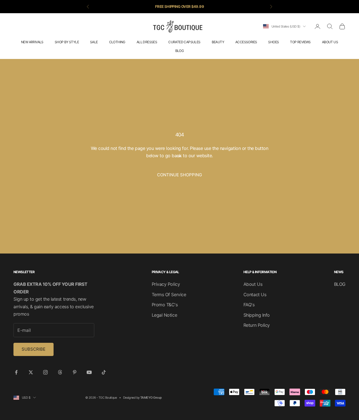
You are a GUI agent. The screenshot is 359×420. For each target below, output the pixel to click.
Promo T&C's (165, 304)
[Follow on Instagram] (45, 372)
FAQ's (249, 304)
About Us (252, 284)
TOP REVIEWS (300, 42)
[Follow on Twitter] (31, 372)
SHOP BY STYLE (67, 42)
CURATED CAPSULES (184, 42)
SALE (94, 42)
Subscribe (33, 349)
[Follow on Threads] (60, 372)
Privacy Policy (166, 284)
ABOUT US (330, 42)
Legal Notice (164, 315)
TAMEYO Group (151, 398)
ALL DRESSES (147, 42)
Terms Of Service (169, 294)
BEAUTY (218, 42)
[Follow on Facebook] (16, 372)
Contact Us (254, 294)
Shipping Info (256, 315)
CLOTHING (117, 42)
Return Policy (256, 325)
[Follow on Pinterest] (74, 372)
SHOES (273, 42)
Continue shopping (179, 174)
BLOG (179, 51)
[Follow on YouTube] (89, 372)
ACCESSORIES (246, 42)
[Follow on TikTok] (104, 372)
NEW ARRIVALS (32, 42)
